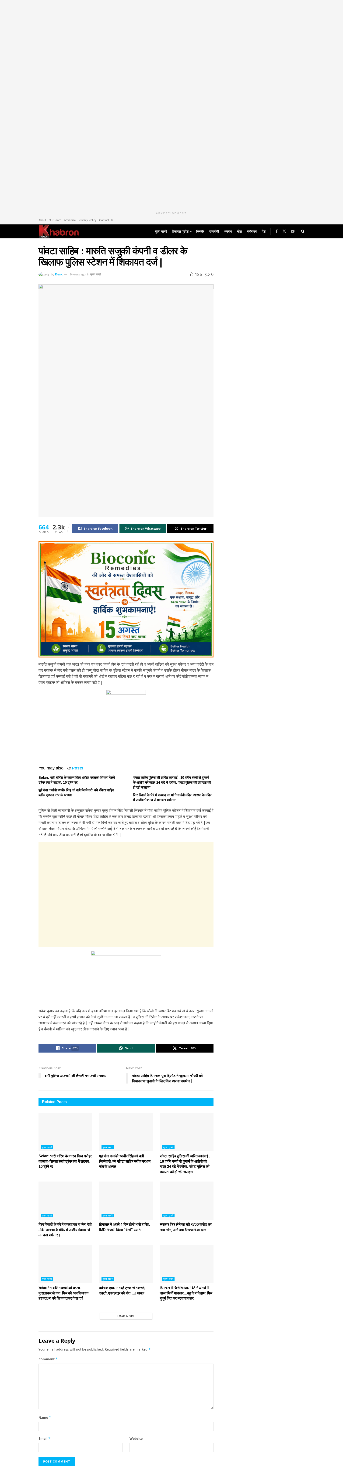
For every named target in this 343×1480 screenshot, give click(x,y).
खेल (239, 231)
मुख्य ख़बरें (161, 231)
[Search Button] (302, 231)
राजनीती (214, 231)
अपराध (228, 231)
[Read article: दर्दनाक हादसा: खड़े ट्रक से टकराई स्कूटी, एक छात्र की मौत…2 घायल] (126, 1264)
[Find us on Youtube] (292, 231)
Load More (126, 1316)
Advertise (70, 220)
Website (136, 1438)
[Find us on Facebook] (277, 231)
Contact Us (106, 220)
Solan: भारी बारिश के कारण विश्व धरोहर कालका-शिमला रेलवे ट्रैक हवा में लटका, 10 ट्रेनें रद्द (65, 1161)
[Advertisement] (126, 894)
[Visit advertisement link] (171, 105)
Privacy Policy (87, 220)
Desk (59, 274)
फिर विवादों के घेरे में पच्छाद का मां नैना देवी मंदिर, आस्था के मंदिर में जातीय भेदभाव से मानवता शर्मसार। (65, 1230)
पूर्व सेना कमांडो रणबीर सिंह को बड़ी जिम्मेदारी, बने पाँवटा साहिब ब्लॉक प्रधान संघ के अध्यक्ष (124, 1161)
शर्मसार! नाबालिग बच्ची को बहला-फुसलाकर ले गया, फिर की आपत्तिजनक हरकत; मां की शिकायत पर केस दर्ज (63, 1293)
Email (44, 1438)
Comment (48, 1359)
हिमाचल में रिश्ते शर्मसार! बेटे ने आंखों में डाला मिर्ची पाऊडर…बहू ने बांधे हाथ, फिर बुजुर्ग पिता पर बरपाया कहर (186, 1293)
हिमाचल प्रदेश (180, 231)
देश (264, 231)
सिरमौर (200, 231)
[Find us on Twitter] (284, 231)
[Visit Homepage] (58, 231)
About (42, 220)
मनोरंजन (252, 231)
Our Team (55, 220)
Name (44, 1417)
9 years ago (78, 274)
